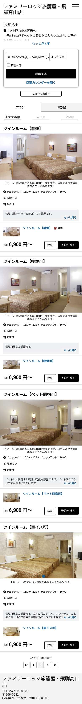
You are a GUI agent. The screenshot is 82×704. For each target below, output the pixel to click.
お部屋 (61, 107)
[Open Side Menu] (75, 6)
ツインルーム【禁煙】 (37, 228)
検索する (41, 74)
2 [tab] (43, 576)
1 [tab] (38, 576)
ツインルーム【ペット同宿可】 (43, 493)
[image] (41, 555)
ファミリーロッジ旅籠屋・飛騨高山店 (34, 9)
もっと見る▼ (41, 43)
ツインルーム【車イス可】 (40, 628)
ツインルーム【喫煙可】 (39, 361)
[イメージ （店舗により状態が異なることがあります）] (11, 637)
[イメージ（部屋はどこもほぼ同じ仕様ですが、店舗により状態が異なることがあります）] (41, 156)
